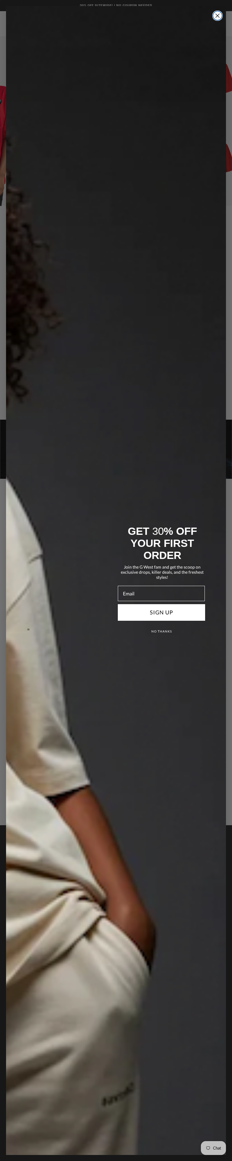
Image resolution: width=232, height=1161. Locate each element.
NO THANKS (161, 631)
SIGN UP (161, 612)
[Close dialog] (217, 15)
